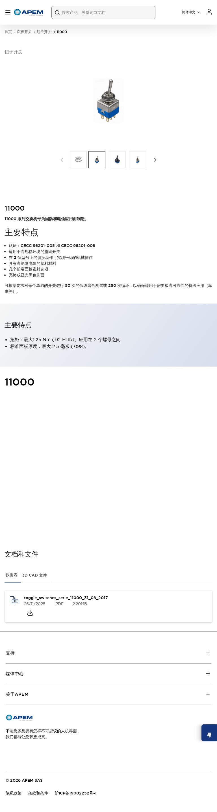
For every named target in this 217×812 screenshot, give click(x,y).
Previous (62, 159)
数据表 (12, 574)
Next (155, 159)
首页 (8, 32)
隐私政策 (13, 793)
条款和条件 (38, 793)
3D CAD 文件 (34, 575)
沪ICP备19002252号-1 (76, 793)
